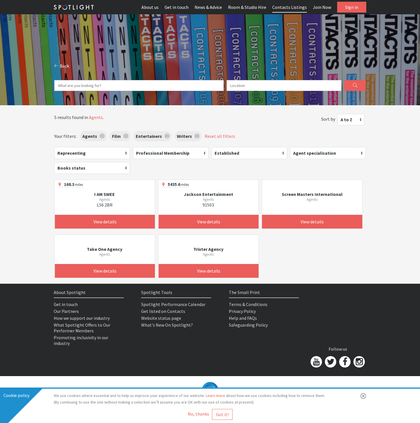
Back (64, 66)
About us (150, 7)
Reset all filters (220, 136)
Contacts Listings (289, 7)
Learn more (215, 395)
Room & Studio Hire (247, 7)
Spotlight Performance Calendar (173, 304)
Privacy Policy (242, 311)
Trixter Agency (208, 249)
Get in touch (177, 7)
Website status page (161, 318)
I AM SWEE (104, 194)
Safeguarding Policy (248, 325)
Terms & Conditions (248, 304)
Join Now (322, 7)
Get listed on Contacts (163, 311)
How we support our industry (82, 318)
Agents (96, 117)
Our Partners (66, 311)
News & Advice (208, 7)
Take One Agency (104, 249)
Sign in (351, 7)
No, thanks (198, 414)
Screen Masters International (312, 194)
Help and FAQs (243, 318)
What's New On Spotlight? (167, 325)
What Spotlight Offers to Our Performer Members (82, 327)
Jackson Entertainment (208, 194)
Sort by (328, 119)
